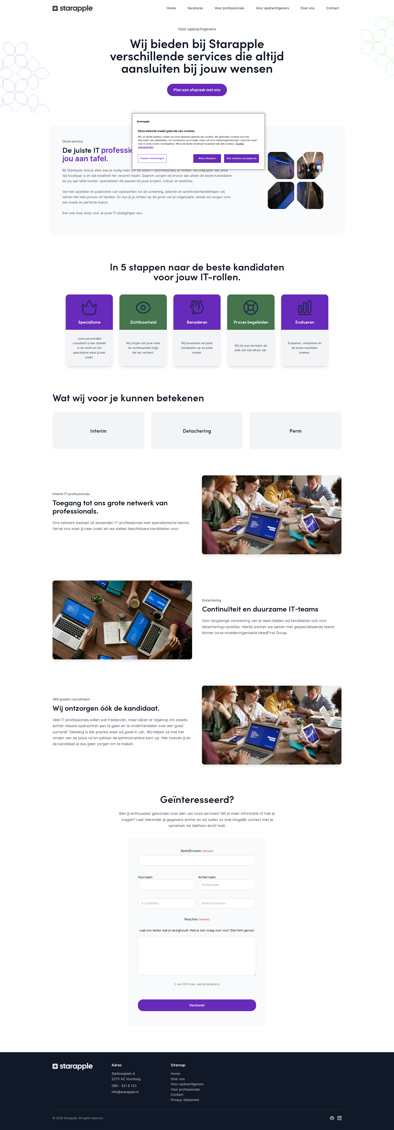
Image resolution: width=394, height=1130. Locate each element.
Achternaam (207, 877)
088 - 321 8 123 (124, 1086)
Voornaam (145, 877)
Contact (332, 8)
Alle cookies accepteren (241, 158)
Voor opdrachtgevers (272, 8)
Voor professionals (229, 8)
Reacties (197, 919)
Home (171, 8)
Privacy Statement (185, 1100)
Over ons (308, 8)
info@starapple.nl (125, 1092)
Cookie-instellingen (152, 158)
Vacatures (195, 8)
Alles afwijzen (207, 158)
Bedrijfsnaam (197, 851)
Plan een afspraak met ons (197, 90)
